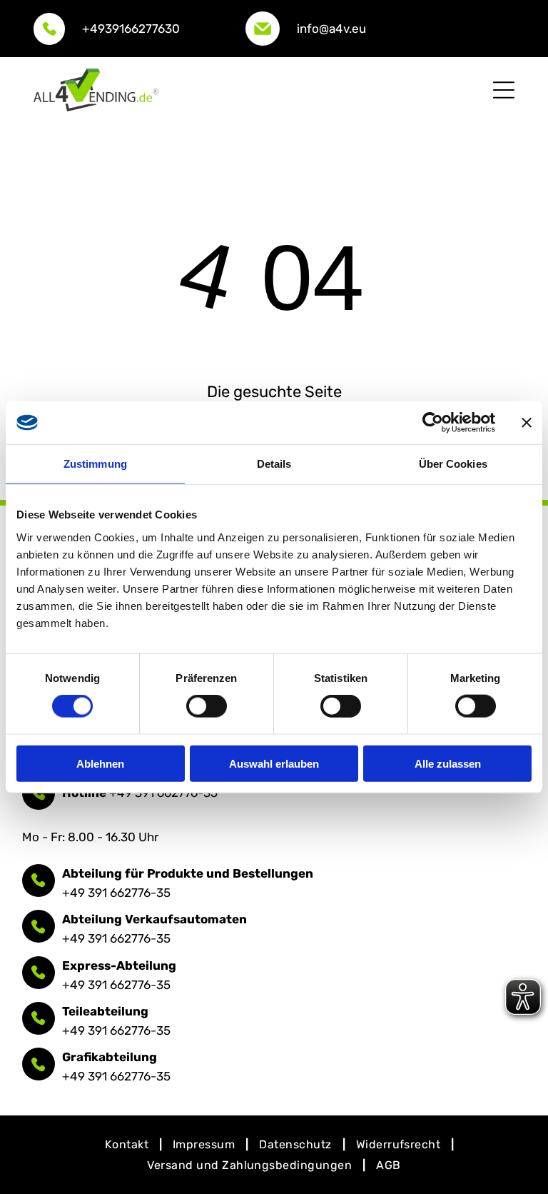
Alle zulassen (448, 763)
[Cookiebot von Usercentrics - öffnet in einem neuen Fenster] (432, 422)
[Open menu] (503, 90)
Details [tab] (274, 464)
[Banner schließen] (527, 423)
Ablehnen (100, 763)
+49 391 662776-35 (116, 893)
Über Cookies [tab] (453, 464)
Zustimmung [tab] (95, 464)
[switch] (206, 706)
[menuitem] (128, 1144)
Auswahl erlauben (274, 763)
